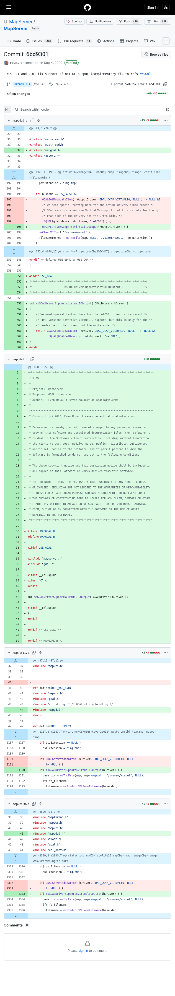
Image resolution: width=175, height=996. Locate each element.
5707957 (130, 84)
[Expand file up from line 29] (14, 128)
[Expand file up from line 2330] (16, 861)
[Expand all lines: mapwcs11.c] (40, 652)
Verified (71, 63)
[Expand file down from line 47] (16, 731)
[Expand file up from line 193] (14, 177)
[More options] (165, 120)
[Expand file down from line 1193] (16, 792)
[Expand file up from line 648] (14, 254)
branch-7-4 (22, 84)
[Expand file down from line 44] (16, 855)
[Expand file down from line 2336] (16, 915)
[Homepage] (87, 7)
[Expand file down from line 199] (14, 249)
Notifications (103, 21)
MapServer (21, 21)
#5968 (144, 74)
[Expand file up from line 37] (16, 660)
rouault (16, 63)
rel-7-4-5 (62, 84)
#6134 (39, 84)
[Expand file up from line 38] (16, 811)
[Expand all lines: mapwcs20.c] (40, 804)
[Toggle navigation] (8, 7)
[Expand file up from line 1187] (16, 737)
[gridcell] (87, 128)
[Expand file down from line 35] (14, 172)
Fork (131, 21)
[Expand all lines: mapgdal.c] (39, 120)
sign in (83, 950)
